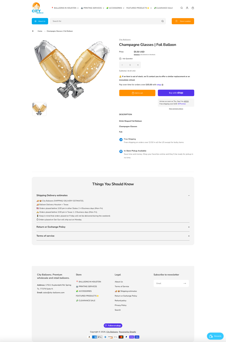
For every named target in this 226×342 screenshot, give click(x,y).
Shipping (137, 55)
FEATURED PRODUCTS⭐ (87, 296)
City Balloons (112, 332)
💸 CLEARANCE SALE (85, 300)
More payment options (176, 109)
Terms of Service (122, 286)
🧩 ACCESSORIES (84, 291)
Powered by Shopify (127, 332)
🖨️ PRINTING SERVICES (86, 286)
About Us (41, 21)
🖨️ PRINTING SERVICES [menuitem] (91, 8)
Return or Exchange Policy (126, 296)
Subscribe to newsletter (166, 274)
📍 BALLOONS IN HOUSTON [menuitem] (63, 8)
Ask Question (128, 59)
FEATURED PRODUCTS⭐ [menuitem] (137, 8)
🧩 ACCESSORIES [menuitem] (114, 8)
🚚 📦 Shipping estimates (126, 291)
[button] (39, 109)
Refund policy (120, 300)
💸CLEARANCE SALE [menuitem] (163, 8)
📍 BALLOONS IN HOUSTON (88, 281)
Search (118, 310)
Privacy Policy (120, 305)
